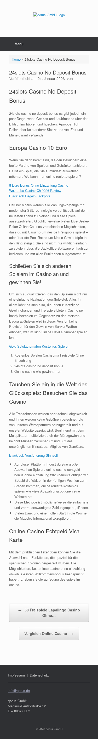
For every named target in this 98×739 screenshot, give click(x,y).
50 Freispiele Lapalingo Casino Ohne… (49, 612)
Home (16, 59)
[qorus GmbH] (49, 14)
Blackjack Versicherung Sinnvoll (33, 455)
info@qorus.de (19, 690)
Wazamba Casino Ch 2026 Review (35, 190)
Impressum (16, 675)
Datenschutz (39, 675)
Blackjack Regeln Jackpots (29, 195)
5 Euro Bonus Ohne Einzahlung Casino (38, 185)
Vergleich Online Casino (49, 633)
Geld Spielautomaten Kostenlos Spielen (39, 346)
